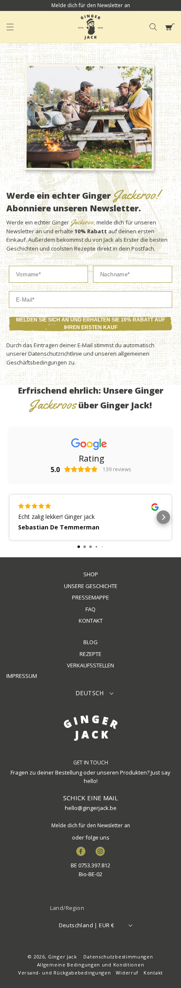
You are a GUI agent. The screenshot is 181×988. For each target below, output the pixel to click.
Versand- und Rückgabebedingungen (64, 972)
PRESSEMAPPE (90, 597)
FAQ (90, 609)
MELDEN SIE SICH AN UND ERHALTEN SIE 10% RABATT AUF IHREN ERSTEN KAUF (90, 323)
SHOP (90, 574)
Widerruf (127, 972)
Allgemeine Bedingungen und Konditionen (90, 964)
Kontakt (153, 972)
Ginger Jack (62, 956)
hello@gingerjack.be (91, 808)
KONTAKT (91, 620)
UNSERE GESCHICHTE (90, 586)
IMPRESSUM (21, 676)
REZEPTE (90, 654)
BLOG (90, 642)
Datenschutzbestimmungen (118, 956)
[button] (10, 27)
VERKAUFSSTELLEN (90, 665)
